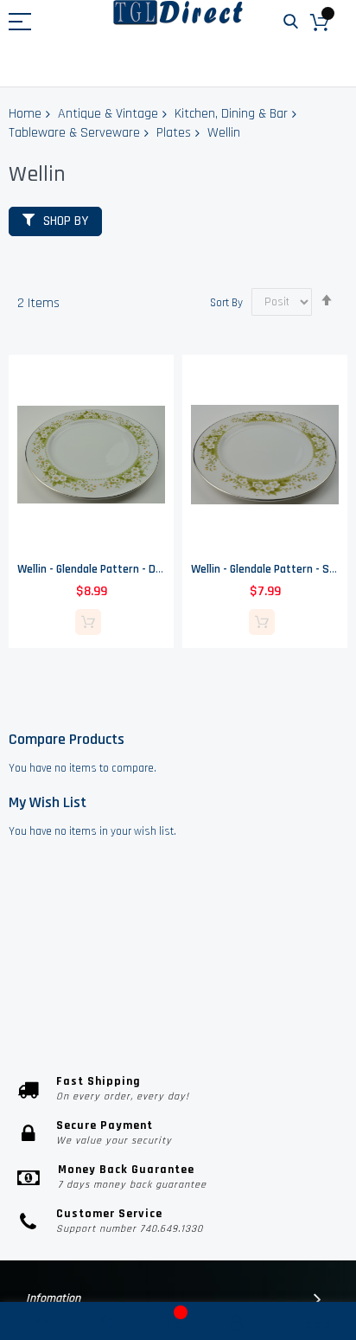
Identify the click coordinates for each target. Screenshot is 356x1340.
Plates (173, 133)
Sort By (226, 302)
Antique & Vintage (108, 114)
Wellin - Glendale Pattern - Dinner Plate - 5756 (130, 569)
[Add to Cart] (88, 622)
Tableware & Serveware (74, 133)
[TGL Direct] (178, 12)
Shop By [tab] (65, 221)
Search (291, 22)
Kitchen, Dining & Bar (231, 114)
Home (25, 114)
